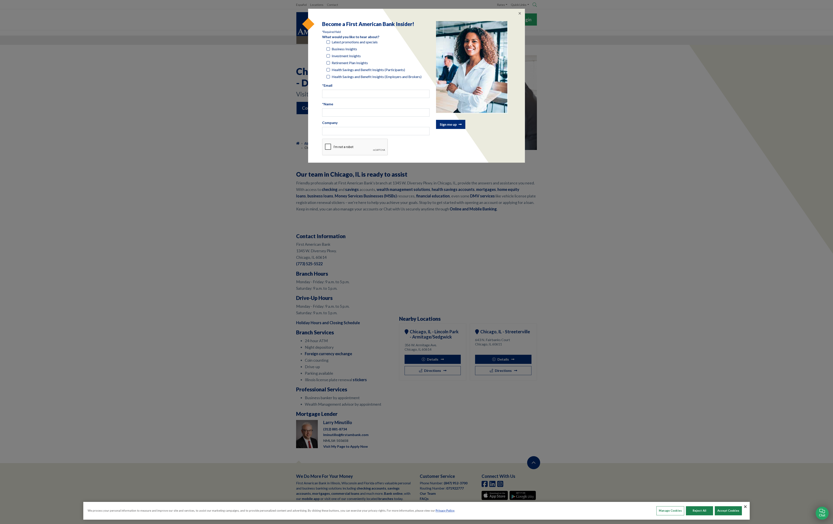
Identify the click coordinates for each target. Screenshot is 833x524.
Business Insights (344, 49)
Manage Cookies (670, 510)
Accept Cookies (728, 510)
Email (328, 85)
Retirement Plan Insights (350, 63)
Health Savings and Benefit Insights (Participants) (368, 70)
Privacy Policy (445, 510)
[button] (822, 513)
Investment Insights (346, 56)
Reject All (699, 510)
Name (328, 104)
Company (330, 122)
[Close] (745, 506)
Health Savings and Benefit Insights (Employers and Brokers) (376, 77)
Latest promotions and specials (355, 42)
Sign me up (448, 124)
